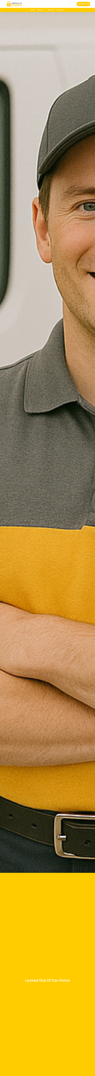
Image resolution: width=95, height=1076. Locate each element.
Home (32, 10)
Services (40, 10)
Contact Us (61, 10)
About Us (51, 10)
